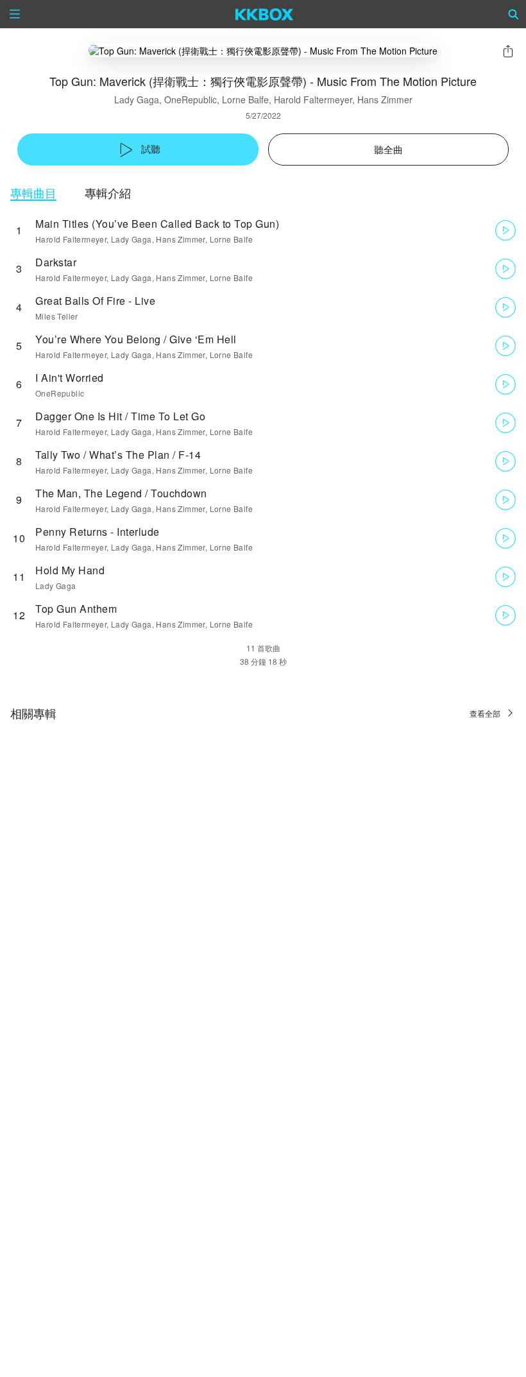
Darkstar (55, 262)
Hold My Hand (70, 570)
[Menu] (14, 14)
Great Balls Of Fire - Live (95, 300)
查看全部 (485, 713)
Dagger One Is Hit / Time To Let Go (120, 416)
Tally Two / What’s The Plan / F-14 (118, 454)
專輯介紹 (108, 193)
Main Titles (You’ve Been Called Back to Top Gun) (157, 223)
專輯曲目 (33, 193)
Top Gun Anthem (76, 608)
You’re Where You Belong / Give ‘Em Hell (136, 339)
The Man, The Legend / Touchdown (121, 493)
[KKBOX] (264, 14)
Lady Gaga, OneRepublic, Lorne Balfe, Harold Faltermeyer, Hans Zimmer (263, 99)
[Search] (514, 14)
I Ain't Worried (69, 377)
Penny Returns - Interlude (97, 531)
